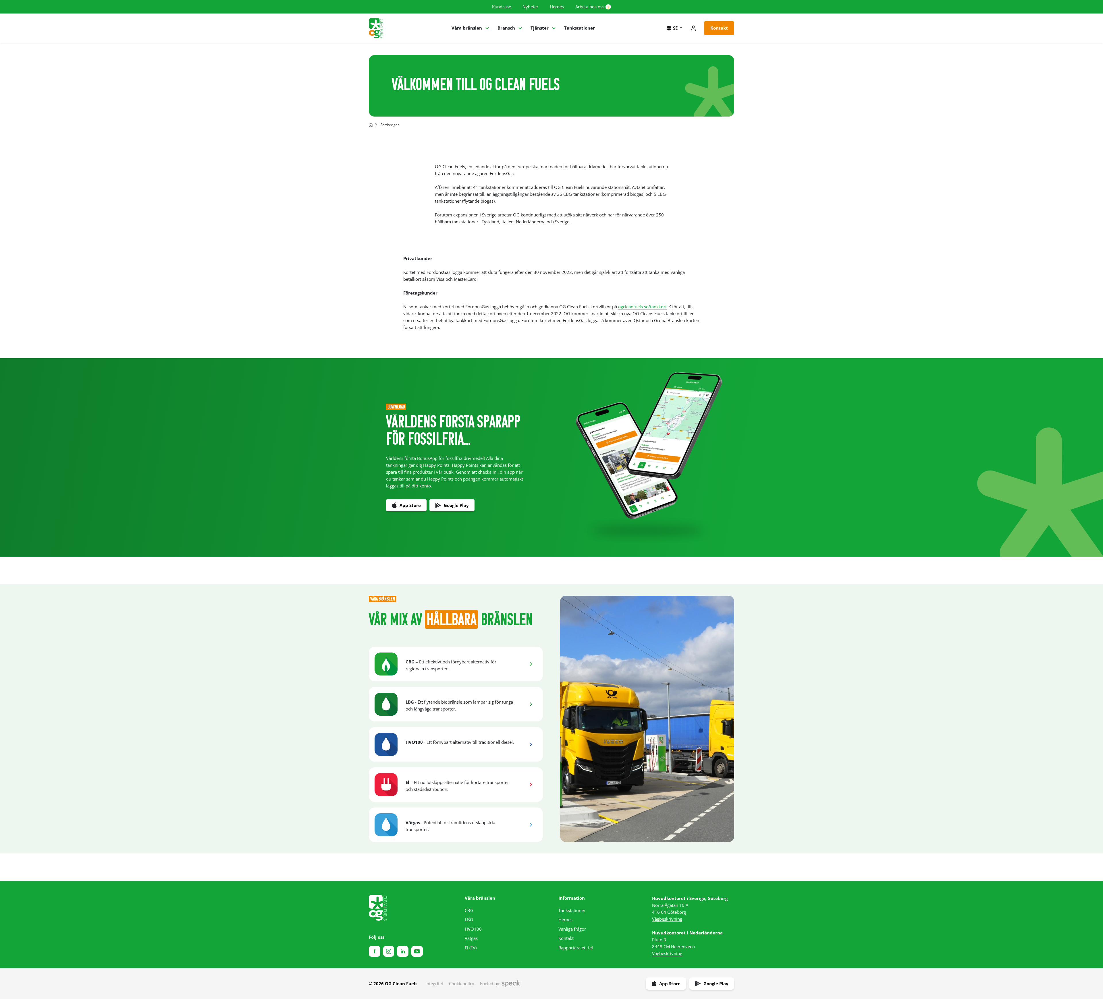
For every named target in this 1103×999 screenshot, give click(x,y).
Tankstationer (579, 28)
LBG (469, 919)
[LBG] (531, 704)
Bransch (506, 28)
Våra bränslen (467, 28)
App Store (410, 505)
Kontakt (719, 28)
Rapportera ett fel (575, 947)
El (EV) (471, 947)
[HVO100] (531, 744)
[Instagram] (388, 951)
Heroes (557, 6)
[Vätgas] (531, 825)
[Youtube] (417, 951)
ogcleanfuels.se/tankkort (642, 306)
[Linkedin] (402, 951)
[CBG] (531, 664)
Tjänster (540, 28)
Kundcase (501, 6)
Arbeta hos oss (589, 6)
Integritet (434, 983)
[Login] (693, 28)
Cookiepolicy (461, 983)
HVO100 (473, 929)
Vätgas (471, 938)
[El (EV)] (531, 785)
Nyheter (530, 6)
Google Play (456, 505)
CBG (469, 910)
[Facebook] (374, 951)
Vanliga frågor (572, 929)
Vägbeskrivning (667, 919)
